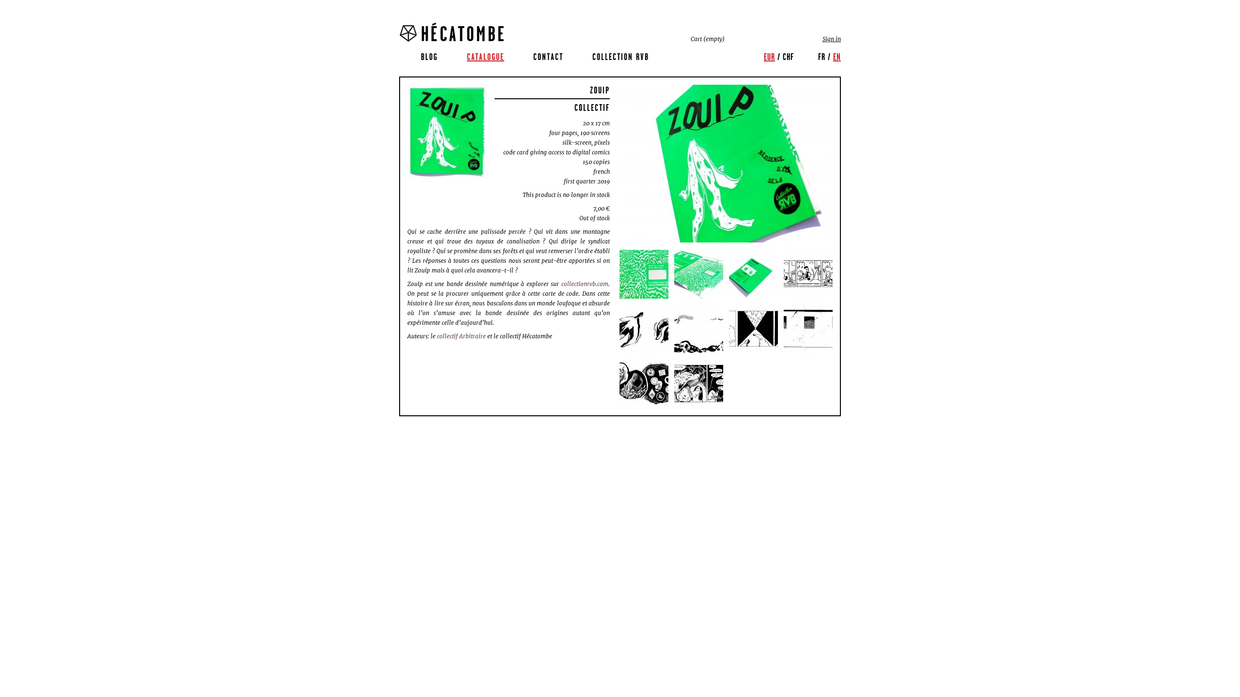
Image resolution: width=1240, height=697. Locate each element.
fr (821, 56)
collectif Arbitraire (461, 336)
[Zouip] (447, 132)
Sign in (831, 39)
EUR (769, 56)
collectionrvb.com (584, 284)
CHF (788, 56)
